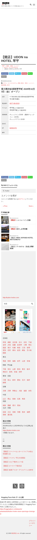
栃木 (28, 369)
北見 (25, 342)
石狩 (9, 350)
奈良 (30, 391)
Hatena (18, 73)
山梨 (14, 369)
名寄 (4, 345)
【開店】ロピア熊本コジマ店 (13, 462)
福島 (14, 361)
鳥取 (23, 399)
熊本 (23, 412)
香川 (8, 85)
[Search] (32, 304)
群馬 (10, 372)
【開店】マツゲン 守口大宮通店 (14, 458)
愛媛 (9, 405)
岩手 (18, 361)
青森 (4, 361)
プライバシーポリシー (32, 523)
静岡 (4, 382)
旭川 (9, 347)
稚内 (14, 350)
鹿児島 (10, 414)
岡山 (9, 399)
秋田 (9, 361)
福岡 (28, 412)
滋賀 (25, 391)
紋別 (18, 350)
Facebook (5, 73)
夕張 (9, 345)
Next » (31, 206)
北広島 (14, 342)
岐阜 (14, 380)
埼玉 (9, 369)
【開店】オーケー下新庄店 (12, 466)
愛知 (18, 380)
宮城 (28, 361)
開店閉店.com (15, 533)
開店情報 (3, 85)
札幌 (14, 347)
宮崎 (14, 412)
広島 (18, 399)
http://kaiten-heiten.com (11, 297)
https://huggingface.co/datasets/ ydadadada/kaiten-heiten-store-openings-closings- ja (17, 511)
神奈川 (5, 372)
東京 (23, 369)
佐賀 (4, 412)
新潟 (18, 369)
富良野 (19, 345)
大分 (9, 412)
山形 (23, 361)
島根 (14, 399)
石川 (23, 380)
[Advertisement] (18, 31)
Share (4, 76)
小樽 (25, 345)
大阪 (20, 391)
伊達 (4, 342)
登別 (4, 350)
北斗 (20, 342)
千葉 (4, 369)
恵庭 (4, 347)
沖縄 (18, 412)
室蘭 (14, 345)
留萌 (28, 347)
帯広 (30, 345)
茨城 (15, 372)
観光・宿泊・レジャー (27, 83)
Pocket (25, 73)
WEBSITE (13, 128)
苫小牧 (29, 350)
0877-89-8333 (14, 103)
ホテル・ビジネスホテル (10, 83)
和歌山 (14, 391)
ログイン (22, 199)
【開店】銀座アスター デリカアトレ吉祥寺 (18, 470)
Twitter (12, 73)
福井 (28, 380)
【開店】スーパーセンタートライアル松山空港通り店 (18, 453)
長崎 (4, 414)
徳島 (4, 405)
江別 (23, 347)
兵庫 (9, 391)
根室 (18, 347)
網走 (23, 350)
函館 (9, 342)
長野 (20, 372)
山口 (4, 399)
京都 (4, 391)
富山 (9, 380)
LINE (30, 73)
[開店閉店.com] (11, 3)
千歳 (30, 342)
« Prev (5, 206)
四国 (19, 83)
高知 (18, 405)
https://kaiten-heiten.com (11, 430)
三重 (4, 380)
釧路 (4, 353)
